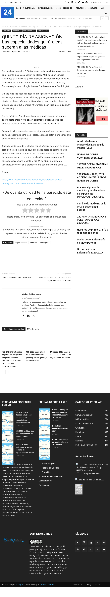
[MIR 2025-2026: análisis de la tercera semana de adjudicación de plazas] (60, 342)
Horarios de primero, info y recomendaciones (92, 231)
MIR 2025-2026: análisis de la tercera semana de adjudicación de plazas (60, 355)
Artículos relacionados (14, 329)
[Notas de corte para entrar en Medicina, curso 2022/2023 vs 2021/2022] (44, 419)
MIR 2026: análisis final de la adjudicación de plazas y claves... (25, 433)
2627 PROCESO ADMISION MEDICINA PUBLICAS (92, 166)
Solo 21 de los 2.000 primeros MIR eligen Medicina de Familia (55, 279)
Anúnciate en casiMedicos (51, 476)
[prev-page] (4, 372)
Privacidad (46, 472)
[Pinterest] (18, 58)
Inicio (4, 26)
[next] (107, 18)
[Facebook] (65, 2)
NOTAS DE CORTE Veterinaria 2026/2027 (90, 156)
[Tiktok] (75, 2)
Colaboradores (45, 480)
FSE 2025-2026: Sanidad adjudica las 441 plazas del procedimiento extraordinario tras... (24, 417)
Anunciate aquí (78, 584)
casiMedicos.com (47, 584)
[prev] (102, 18)
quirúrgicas (44, 243)
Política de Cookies (50, 467)
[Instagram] (72, 2)
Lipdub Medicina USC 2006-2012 (17, 277)
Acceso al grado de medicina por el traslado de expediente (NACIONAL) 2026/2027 (91, 192)
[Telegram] (79, 2)
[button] (106, 13)
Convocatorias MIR (29, 31)
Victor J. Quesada (12, 52)
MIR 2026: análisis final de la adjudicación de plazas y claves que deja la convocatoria (91, 56)
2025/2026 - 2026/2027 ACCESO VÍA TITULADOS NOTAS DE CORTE (91, 177)
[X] (11, 58)
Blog (89, 584)
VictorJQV (20, 584)
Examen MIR (26, 26)
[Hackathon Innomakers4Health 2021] (44, 435)
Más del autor (33, 329)
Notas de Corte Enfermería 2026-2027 (90, 251)
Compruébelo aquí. (91, 473)
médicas (33, 243)
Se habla (81, 135)
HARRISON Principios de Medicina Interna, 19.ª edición (60, 442)
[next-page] (8, 372)
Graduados (13, 26)
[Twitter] (68, 2)
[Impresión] (44, 58)
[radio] (25, 211)
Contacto (97, 584)
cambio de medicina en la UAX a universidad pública (91, 206)
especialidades (21, 243)
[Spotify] (86, 2)
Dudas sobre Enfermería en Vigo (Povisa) (91, 241)
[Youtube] (83, 2)
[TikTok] (91, 549)
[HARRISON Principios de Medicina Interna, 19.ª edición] (44, 449)
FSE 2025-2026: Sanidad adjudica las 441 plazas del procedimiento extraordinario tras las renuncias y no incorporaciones (92, 41)
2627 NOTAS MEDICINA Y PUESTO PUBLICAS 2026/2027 (91, 219)
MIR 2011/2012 (43, 31)
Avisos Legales (48, 463)
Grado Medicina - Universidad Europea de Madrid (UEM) (90, 144)
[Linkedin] (31, 58)
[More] (51, 58)
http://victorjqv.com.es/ (31, 298)
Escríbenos (44, 485)
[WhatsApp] (25, 58)
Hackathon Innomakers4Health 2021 (60, 428)
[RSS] (104, 543)
